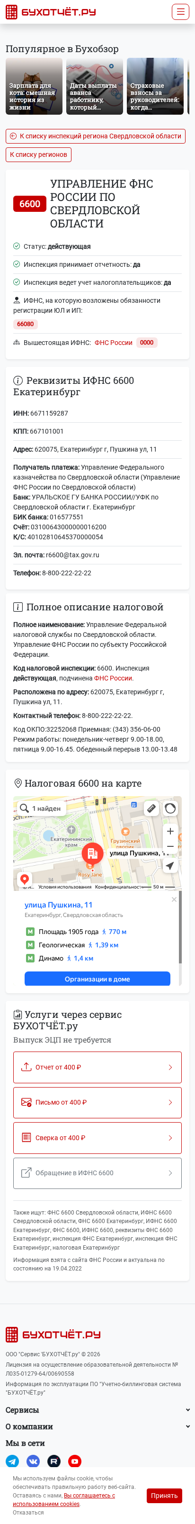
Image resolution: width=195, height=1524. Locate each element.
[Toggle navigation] (180, 12)
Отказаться (28, 1512)
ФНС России (114, 342)
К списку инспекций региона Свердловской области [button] (99, 136)
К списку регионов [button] (38, 154)
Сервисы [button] (22, 1409)
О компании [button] (29, 1426)
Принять (164, 1495)
